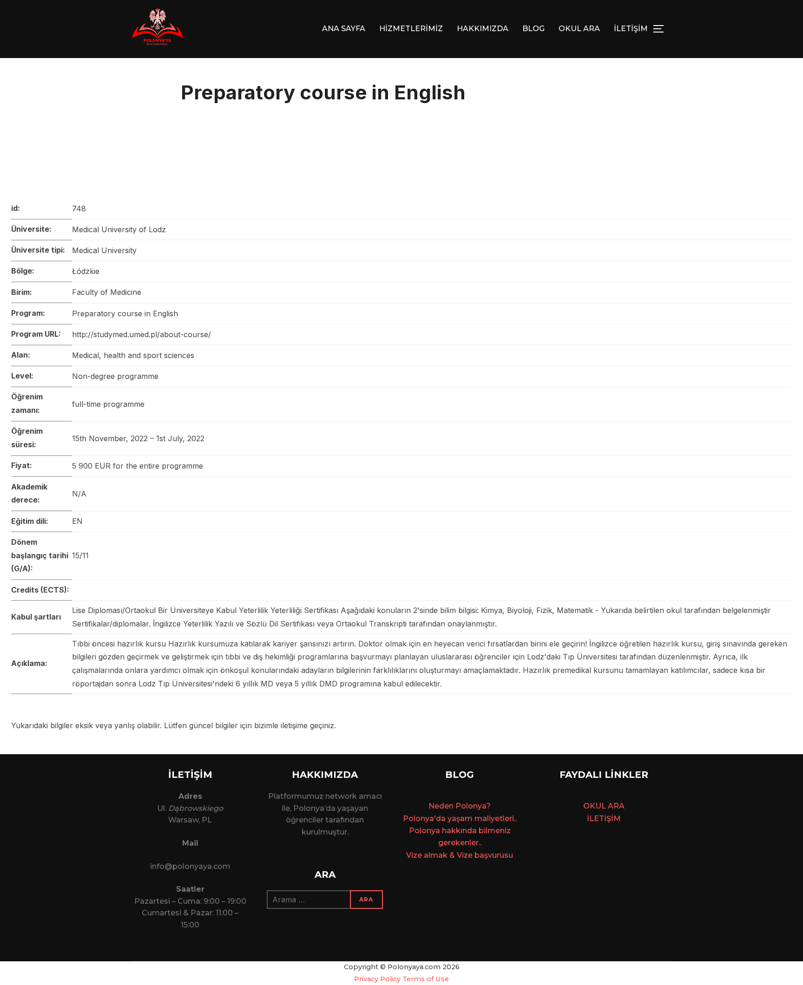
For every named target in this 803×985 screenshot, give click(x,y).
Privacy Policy (377, 979)
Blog (533, 28)
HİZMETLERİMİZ (411, 28)
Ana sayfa (343, 28)
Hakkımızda (482, 28)
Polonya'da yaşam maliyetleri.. (460, 818)
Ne (433, 806)
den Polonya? (465, 806)
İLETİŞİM (631, 28)
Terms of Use (425, 979)
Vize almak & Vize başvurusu (459, 855)
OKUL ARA (579, 28)
